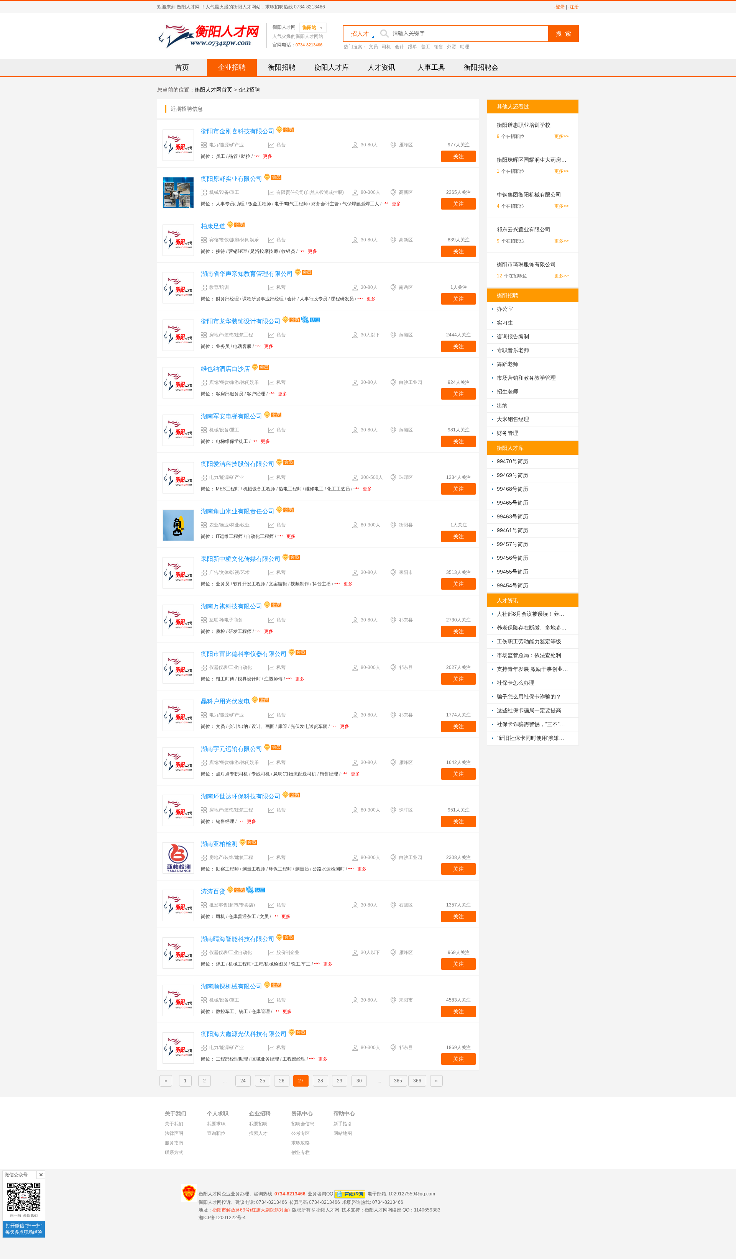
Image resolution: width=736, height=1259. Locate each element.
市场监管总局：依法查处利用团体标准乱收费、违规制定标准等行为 (533, 655)
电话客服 (242, 346)
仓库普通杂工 (242, 916)
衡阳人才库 (331, 67)
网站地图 (343, 1133)
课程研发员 (342, 299)
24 (243, 1081)
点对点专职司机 (232, 774)
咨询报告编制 (513, 336)
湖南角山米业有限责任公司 (237, 511)
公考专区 (300, 1133)
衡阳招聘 (282, 67)
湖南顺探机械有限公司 (231, 986)
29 (339, 1081)
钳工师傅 (225, 679)
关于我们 (174, 1123)
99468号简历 (512, 489)
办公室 (505, 309)
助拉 (245, 156)
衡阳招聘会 (481, 67)
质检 (220, 631)
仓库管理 (260, 1011)
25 (262, 1081)
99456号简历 (512, 558)
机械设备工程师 (259, 489)
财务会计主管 (325, 204)
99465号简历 (512, 503)
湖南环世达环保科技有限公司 (241, 796)
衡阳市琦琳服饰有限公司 (526, 264)
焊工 (220, 964)
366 (417, 1081)
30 (359, 1081)
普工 (425, 46)
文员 (373, 46)
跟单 (412, 46)
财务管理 (507, 433)
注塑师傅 (273, 679)
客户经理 (256, 394)
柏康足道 (213, 226)
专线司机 (260, 774)
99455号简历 (512, 572)
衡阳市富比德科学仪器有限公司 (244, 654)
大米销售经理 (513, 419)
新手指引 (343, 1123)
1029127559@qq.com (411, 1193)
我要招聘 (258, 1123)
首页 (182, 67)
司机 (386, 46)
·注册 (573, 7)
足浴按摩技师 (264, 251)
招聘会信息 (302, 1123)
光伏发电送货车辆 (309, 726)
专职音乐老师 (513, 350)
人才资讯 (381, 67)
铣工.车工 (300, 964)
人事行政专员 (313, 299)
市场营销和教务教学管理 (526, 378)
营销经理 (237, 251)
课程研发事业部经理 (263, 299)
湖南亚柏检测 (219, 844)
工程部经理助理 (232, 1059)
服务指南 (174, 1143)
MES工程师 (228, 489)
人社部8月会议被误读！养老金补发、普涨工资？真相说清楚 (533, 614)
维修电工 (314, 489)
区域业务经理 (265, 1059)
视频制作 (300, 584)
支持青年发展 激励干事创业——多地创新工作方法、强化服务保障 (533, 669)
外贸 (451, 46)
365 (398, 1081)
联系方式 (174, 1152)
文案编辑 (278, 584)
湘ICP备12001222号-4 (222, 1217)
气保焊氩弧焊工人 (360, 204)
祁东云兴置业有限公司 (523, 229)
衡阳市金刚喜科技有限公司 (237, 131)
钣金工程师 (259, 204)
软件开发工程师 (249, 584)
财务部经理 (227, 299)
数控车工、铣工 (232, 1011)
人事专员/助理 (230, 204)
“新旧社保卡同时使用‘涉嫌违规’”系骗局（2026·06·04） (533, 738)
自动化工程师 (260, 536)
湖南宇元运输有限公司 (231, 749)
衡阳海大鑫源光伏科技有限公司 (244, 1034)
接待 (220, 251)
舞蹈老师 (507, 364)
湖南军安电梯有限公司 (231, 416)
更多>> (561, 136)
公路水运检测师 (328, 869)
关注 (458, 156)
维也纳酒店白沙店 (225, 369)
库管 (282, 726)
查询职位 (216, 1133)
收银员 (288, 251)
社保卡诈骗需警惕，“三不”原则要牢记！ (533, 724)
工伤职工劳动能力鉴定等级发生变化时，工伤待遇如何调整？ (533, 641)
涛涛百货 (213, 891)
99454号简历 (512, 585)
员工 (220, 156)
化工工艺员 (338, 489)
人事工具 (431, 67)
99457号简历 (512, 544)
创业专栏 (300, 1152)
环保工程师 (280, 869)
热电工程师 (290, 489)
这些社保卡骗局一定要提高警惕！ (533, 710)
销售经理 (329, 774)
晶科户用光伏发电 (225, 701)
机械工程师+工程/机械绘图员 (258, 964)
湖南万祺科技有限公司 (231, 606)
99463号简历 (512, 516)
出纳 (502, 405)
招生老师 (507, 392)
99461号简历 (512, 530)
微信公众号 (16, 1174)
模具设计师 (249, 679)
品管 (233, 156)
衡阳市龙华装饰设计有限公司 (241, 321)
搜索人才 (258, 1133)
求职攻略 (300, 1143)
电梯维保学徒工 (232, 441)
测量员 (302, 869)
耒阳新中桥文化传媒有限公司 (241, 559)
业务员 (223, 346)
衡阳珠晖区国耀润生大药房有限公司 (533, 160)
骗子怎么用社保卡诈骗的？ (529, 696)
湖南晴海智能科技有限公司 (237, 939)
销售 (438, 46)
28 (320, 1081)
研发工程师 (239, 631)
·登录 (559, 7)
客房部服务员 (229, 394)
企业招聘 (232, 67)
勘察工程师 (227, 869)
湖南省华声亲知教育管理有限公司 (247, 273)
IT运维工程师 (229, 536)
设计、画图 (262, 726)
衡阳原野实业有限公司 (231, 178)
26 (281, 1081)
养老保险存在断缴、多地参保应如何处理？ (533, 628)
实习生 (505, 323)
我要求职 (216, 1123)
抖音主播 (321, 584)
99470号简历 (512, 461)
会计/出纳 (238, 726)
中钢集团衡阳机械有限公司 (529, 195)
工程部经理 (294, 1059)
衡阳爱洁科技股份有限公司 (237, 464)
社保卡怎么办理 (515, 683)
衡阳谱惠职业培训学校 (523, 125)
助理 (464, 46)
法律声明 (174, 1133)
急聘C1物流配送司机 (294, 774)
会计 (399, 46)
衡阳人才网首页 (213, 90)
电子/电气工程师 (291, 204)
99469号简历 (512, 475)
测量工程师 (253, 869)
